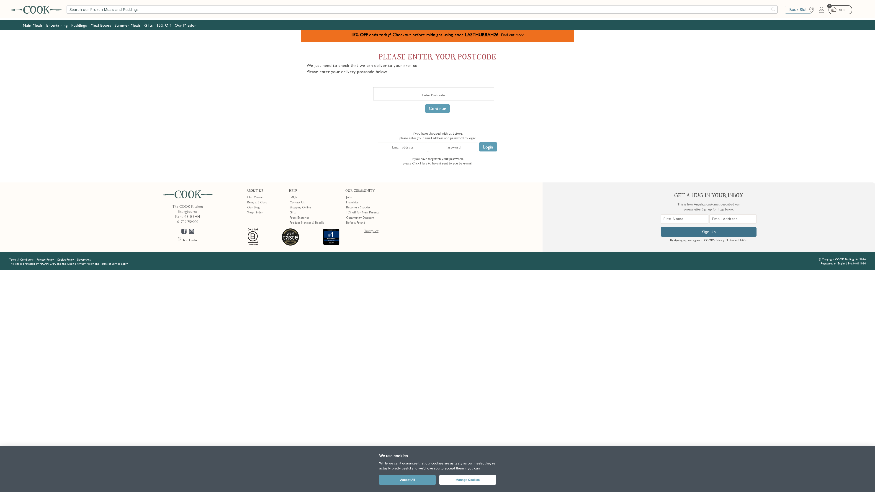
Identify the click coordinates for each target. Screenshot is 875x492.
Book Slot (797, 9)
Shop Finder (255, 212)
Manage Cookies (468, 480)
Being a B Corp (257, 202)
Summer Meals (128, 25)
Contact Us (297, 202)
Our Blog (253, 207)
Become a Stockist (358, 207)
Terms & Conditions (21, 259)
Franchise (352, 202)
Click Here (419, 163)
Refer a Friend (355, 222)
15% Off (164, 25)
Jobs (349, 197)
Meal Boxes (100, 25)
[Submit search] (773, 9)
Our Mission (186, 25)
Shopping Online (300, 207)
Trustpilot (371, 230)
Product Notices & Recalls (307, 222)
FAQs (293, 197)
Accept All (407, 480)
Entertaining (57, 25)
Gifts (148, 25)
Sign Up (709, 232)
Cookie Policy (65, 259)
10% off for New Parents (362, 212)
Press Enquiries (299, 217)
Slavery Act (83, 259)
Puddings (79, 25)
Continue (437, 108)
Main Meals (33, 25)
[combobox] (422, 9)
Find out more (512, 34)
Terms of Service (110, 263)
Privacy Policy (45, 259)
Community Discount (360, 217)
